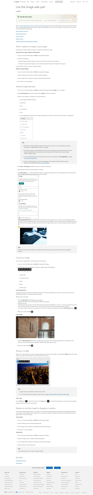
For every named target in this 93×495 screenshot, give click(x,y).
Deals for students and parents (38, 486)
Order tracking (21, 482)
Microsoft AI (48, 474)
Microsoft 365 (22, 1)
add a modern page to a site (27, 25)
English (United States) (10, 492)
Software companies (64, 486)
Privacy (51, 492)
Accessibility (77, 486)
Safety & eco (67, 492)
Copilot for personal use (8, 484)
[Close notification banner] (75, 16)
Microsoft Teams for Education (38, 478)
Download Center (22, 476)
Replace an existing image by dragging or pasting (27, 41)
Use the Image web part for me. (65, 20)
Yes (49, 467)
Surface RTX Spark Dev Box (9, 480)
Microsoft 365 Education (37, 480)
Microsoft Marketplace (64, 484)
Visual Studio (63, 488)
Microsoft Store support (23, 478)
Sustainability (77, 488)
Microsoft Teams (49, 484)
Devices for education (36, 476)
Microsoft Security (49, 476)
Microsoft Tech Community (65, 482)
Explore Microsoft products (9, 486)
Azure (62, 474)
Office (28, 1)
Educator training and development (38, 484)
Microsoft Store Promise (23, 486)
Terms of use (56, 492)
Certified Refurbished (22, 484)
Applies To (19, 11)
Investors (76, 482)
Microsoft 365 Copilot (49, 486)
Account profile (21, 474)
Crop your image (19, 36)
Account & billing (44, 1)
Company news (77, 478)
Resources (51, 1)
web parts (46, 25)
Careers (76, 474)
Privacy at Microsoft (78, 480)
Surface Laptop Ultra (8, 478)
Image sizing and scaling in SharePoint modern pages (57, 394)
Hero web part (19, 463)
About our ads (77, 492)
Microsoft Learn (63, 478)
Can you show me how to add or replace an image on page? (30, 20)
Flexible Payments (22, 488)
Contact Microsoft (46, 492)
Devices (37, 1)
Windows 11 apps (7, 488)
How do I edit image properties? (50, 20)
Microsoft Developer (64, 476)
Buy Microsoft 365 (59, 1)
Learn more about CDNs (43, 163)
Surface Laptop (7, 476)
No (57, 467)
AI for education (35, 488)
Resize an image (19, 39)
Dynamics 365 (48, 478)
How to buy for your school (37, 482)
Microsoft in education (36, 474)
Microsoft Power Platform (50, 482)
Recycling (72, 492)
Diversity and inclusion (78, 484)
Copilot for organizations (8, 482)
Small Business (48, 488)
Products (32, 1)
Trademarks (61, 492)
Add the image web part (21, 33)
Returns (20, 480)
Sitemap (40, 492)
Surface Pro (6, 474)
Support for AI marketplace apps (66, 480)
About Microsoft (77, 476)
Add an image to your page (22, 31)
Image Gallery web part (21, 460)
